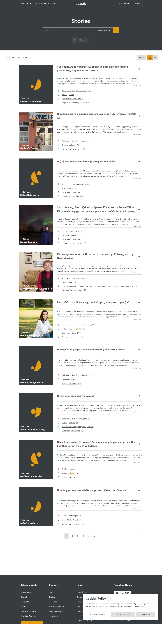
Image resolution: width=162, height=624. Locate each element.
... (89, 536)
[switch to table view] (155, 57)
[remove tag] (87, 40)
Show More (137, 85)
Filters (12, 58)
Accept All (145, 614)
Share (141, 58)
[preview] (139, 69)
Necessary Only (123, 614)
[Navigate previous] (61, 536)
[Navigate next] (100, 536)
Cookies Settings (98, 614)
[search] (116, 30)
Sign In (138, 3)
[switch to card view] (150, 57)
